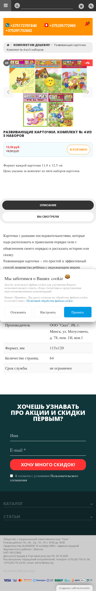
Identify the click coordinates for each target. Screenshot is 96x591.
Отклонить (18, 312)
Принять (77, 312)
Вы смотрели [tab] (48, 217)
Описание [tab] (48, 205)
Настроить (48, 312)
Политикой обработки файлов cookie (50, 301)
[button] (8, 93)
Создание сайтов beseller (74, 588)
